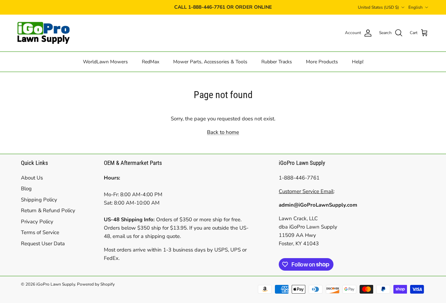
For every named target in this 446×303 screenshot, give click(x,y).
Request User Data (43, 243)
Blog (26, 188)
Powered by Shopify (96, 284)
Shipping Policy (39, 199)
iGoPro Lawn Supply (55, 284)
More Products (322, 61)
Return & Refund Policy (48, 210)
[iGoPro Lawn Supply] (43, 33)
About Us (32, 177)
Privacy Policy (37, 221)
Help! (357, 61)
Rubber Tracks (276, 61)
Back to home (223, 132)
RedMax (150, 61)
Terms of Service (40, 232)
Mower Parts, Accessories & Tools (210, 61)
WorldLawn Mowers (105, 61)
